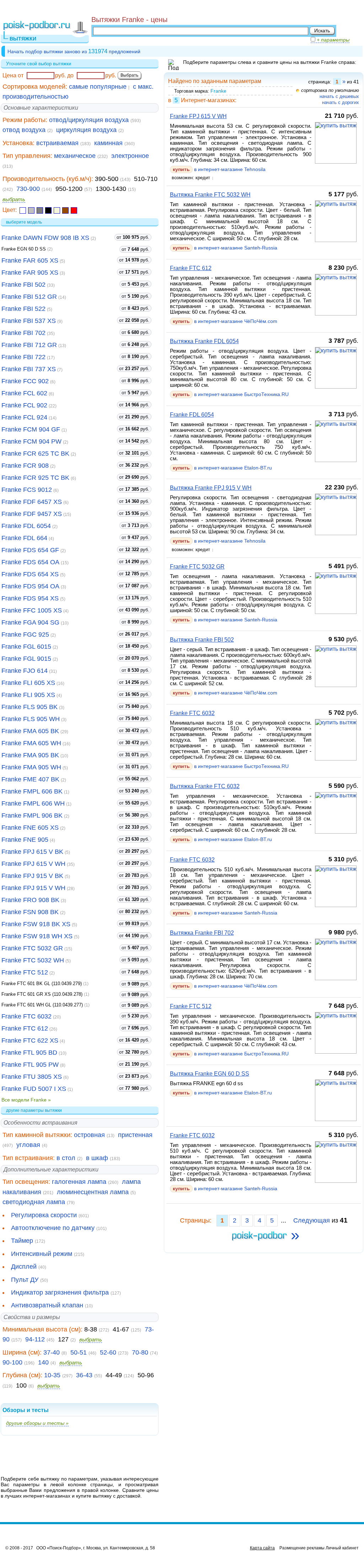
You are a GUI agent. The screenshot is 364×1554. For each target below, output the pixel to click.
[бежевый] (57, 210)
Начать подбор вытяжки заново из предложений (73, 51)
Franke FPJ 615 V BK (32, 851)
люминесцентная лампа (93, 1192)
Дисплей (24, 1266)
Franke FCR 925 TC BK (35, 477)
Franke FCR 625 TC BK (35, 453)
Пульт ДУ (24, 1279)
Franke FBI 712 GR (29, 344)
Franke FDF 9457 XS (31, 513)
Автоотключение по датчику (53, 1227)
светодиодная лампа (33, 1202)
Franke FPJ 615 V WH (33, 863)
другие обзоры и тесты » (37, 1423)
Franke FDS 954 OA (30, 586)
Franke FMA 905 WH (31, 767)
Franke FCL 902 (24, 405)
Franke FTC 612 (24, 1028)
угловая (28, 1144)
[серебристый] (31, 210)
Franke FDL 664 (24, 538)
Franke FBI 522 (23, 308)
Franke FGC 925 (25, 634)
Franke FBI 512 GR (29, 296)
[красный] (74, 210)
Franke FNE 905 (24, 839)
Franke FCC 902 (25, 381)
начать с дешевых (339, 96)
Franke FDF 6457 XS (31, 501)
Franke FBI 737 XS (28, 369)
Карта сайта (262, 1547)
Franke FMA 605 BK (30, 731)
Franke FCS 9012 (26, 489)
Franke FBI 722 (23, 357)
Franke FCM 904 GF (30, 429)
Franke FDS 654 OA (30, 562)
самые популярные (98, 86)
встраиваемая (57, 143)
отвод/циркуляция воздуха (89, 119)
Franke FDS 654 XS (30, 574)
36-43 (84, 1375)
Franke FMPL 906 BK (32, 815)
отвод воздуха (24, 129)
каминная (108, 143)
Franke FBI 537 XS (28, 320)
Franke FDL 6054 (26, 525)
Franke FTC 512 (24, 972)
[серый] (40, 210)
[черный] (48, 210)
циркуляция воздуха (86, 129)
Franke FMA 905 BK (30, 755)
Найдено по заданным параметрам (214, 81)
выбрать (13, 199)
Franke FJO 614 (24, 670)
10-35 (52, 1375)
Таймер (22, 1240)
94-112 (35, 1339)
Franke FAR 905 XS (29, 272)
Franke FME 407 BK (30, 779)
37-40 (51, 1352)
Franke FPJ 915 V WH (33, 887)
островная (89, 1134)
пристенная (135, 1134)
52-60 (108, 1352)
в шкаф (97, 1158)
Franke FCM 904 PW (31, 441)
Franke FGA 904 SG (30, 622)
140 (43, 1362)
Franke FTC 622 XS (29, 1040)
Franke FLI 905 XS (28, 694)
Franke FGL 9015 (26, 658)
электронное (130, 155)
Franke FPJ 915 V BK (32, 875)
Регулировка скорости (44, 1215)
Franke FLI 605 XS (28, 682)
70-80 (140, 1352)
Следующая (311, 1220)
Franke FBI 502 (23, 284)
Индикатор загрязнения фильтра (60, 1292)
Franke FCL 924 (24, 417)
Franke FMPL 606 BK (32, 791)
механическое (75, 155)
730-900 (28, 188)
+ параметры (332, 40)
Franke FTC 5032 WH (32, 960)
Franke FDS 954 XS (30, 598)
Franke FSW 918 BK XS (35, 924)
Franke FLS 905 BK (29, 706)
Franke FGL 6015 (26, 646)
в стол (66, 1158)
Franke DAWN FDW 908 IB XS (45, 237)
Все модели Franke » (26, 1100)
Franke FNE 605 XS (30, 827)
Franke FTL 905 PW (30, 1064)
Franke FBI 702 (23, 332)
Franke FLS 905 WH (30, 719)
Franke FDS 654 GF (30, 550)
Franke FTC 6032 (26, 1016)
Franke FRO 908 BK (30, 900)
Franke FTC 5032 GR (32, 948)
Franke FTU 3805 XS (31, 1076)
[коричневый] (65, 210)
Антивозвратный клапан (47, 1305)
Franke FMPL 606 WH (33, 803)
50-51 (78, 1352)
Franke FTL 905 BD (29, 1052)
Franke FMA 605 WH (31, 743)
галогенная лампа (79, 1181)
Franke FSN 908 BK (30, 912)
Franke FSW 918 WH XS (37, 936)
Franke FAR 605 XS (29, 260)
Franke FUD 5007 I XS (33, 1088)
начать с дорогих (340, 102)
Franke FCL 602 (24, 393)
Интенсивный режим (41, 1253)
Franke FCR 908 (25, 465)
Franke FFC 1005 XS (31, 610)
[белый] (23, 210)
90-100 (12, 1362)
